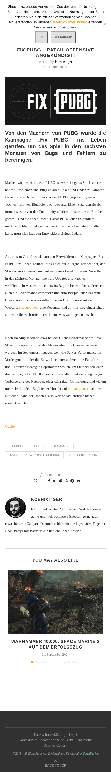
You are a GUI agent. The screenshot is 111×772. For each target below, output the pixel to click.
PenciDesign (91, 753)
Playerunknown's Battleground (34, 454)
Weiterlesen (63, 37)
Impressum (85, 740)
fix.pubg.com (29, 307)
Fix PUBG (39, 446)
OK (41, 37)
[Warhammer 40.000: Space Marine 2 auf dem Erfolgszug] (55, 602)
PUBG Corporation (83, 454)
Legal (73, 735)
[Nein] (104, 24)
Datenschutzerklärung (49, 735)
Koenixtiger (63, 62)
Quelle (10, 426)
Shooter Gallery (55, 745)
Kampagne (62, 446)
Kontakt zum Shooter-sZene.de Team (46, 740)
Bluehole (16, 446)
